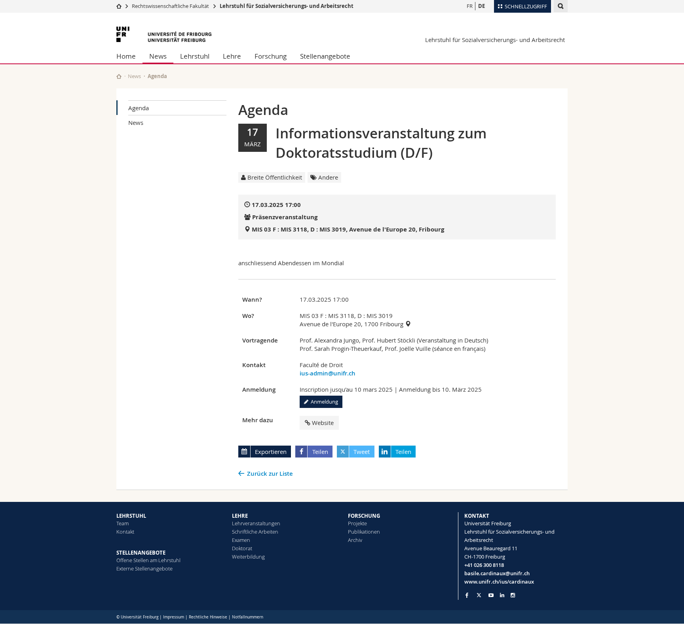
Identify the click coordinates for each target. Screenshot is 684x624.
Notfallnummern (247, 617)
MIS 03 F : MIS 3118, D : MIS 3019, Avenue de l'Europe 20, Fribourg (348, 229)
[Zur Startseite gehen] (119, 6)
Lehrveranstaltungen (256, 523)
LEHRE (240, 515)
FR (470, 6)
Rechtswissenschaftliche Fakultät (171, 6)
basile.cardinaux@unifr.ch (497, 573)
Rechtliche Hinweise (208, 617)
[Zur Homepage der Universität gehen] (163, 34)
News (158, 56)
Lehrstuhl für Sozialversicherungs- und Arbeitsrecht (286, 6)
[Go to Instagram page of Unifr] (513, 595)
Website (323, 423)
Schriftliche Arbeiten (255, 531)
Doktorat (242, 548)
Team (122, 523)
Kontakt (125, 531)
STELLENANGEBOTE (140, 552)
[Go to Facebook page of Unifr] (466, 595)
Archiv (355, 540)
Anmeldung (323, 401)
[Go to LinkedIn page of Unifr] (502, 595)
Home (126, 56)
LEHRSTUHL (131, 515)
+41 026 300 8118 (484, 564)
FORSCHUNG (364, 515)
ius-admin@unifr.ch (327, 373)
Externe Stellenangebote (144, 568)
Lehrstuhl (194, 56)
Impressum (173, 617)
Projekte (357, 523)
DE (481, 6)
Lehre (232, 56)
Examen (241, 540)
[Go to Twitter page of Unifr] (479, 595)
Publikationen (364, 531)
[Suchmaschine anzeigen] (561, 6)
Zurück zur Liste (270, 473)
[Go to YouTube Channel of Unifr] (491, 595)
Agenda (138, 108)
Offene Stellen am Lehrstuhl (148, 560)
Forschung (271, 56)
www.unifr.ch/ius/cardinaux (499, 581)
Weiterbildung (248, 556)
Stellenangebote (325, 56)
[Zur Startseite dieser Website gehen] (119, 76)
